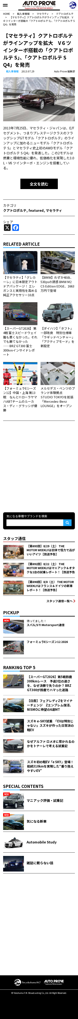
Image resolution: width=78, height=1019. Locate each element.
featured (36, 210)
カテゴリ (9, 205)
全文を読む (39, 184)
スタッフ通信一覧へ (59, 601)
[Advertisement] (39, 466)
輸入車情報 (12, 71)
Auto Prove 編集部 (64, 71)
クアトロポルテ (14, 210)
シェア (8, 221)
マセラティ (54, 210)
